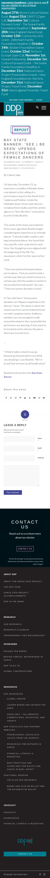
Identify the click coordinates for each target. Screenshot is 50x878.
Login (39, 100)
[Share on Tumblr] (30, 398)
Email (40, 449)
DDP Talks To (12, 666)
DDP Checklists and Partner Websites (22, 728)
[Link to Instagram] (44, 874)
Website (41, 458)
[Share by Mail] (44, 398)
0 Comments (27, 162)
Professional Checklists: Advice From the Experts (23, 736)
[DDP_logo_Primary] (21, 109)
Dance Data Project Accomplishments (16, 594)
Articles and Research (22, 780)
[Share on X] (11, 398)
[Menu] (42, 107)
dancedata (29, 168)
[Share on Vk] (34, 398)
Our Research (13, 624)
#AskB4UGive (11, 818)
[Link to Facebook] (40, 874)
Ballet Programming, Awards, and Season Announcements (24, 165)
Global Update (16, 699)
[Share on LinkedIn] (25, 398)
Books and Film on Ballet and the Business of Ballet (26, 787)
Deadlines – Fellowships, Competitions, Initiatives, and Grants (26, 717)
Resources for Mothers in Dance (24, 745)
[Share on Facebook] (6, 398)
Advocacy (10, 812)
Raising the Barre (15, 651)
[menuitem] (21, 100)
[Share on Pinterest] (20, 398)
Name (40, 439)
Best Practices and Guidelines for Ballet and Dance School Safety (24, 766)
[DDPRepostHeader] (21, 129)
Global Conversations (18, 671)
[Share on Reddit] (39, 398)
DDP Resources (13, 694)
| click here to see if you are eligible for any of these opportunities (24, 5)
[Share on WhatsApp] (15, 398)
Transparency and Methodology (24, 636)
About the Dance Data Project (23, 581)
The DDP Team (12, 587)
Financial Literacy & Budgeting (20, 755)
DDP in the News (14, 602)
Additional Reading (16, 775)
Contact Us (25, 549)
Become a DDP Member (21, 100)
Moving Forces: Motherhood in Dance (23, 658)
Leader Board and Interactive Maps (26, 706)
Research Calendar (16, 630)
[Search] (36, 107)
